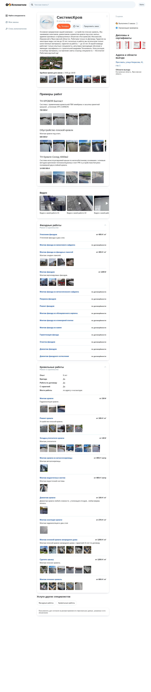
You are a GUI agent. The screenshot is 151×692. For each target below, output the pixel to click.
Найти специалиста (16, 16)
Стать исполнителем (17, 29)
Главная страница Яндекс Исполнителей (16, 4)
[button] (64, 26)
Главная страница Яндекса (7, 4)
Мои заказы (13, 22)
